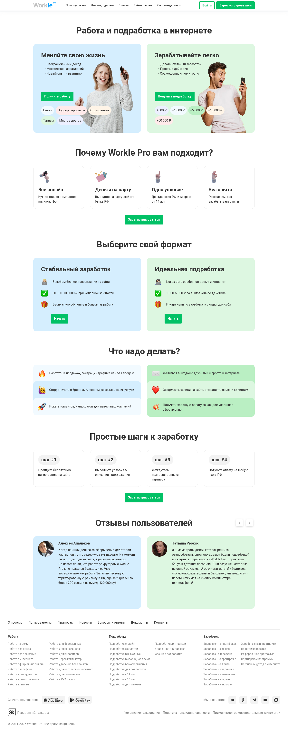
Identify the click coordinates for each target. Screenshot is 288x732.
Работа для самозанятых (65, 674)
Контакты (161, 622)
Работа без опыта (19, 648)
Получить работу (57, 96)
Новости (85, 622)
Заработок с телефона (218, 653)
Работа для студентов (22, 674)
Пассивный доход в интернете (260, 664)
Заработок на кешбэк (217, 648)
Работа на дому (18, 643)
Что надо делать (102, 5)
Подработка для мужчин (125, 684)
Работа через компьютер (65, 659)
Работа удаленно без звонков (68, 664)
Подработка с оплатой (123, 648)
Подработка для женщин (171, 643)
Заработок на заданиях (219, 669)
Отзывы (124, 5)
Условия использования (142, 713)
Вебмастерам (143, 5)
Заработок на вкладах (218, 684)
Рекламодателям (169, 5)
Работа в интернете (20, 659)
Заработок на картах (217, 679)
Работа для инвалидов (64, 653)
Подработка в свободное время (129, 659)
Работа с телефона (20, 669)
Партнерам (65, 622)
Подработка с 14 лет (122, 674)
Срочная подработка (168, 653)
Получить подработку (174, 96)
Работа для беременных (65, 643)
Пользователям (40, 622)
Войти (207, 5)
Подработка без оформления (128, 664)
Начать (59, 318)
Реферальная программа (257, 653)
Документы (139, 622)
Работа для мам (18, 684)
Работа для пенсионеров (65, 648)
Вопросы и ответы (111, 622)
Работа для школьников (23, 679)
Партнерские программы (257, 659)
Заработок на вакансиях (219, 674)
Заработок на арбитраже (220, 659)
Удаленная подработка (170, 648)
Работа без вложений (22, 653)
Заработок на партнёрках (220, 643)
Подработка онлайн (122, 643)
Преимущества (76, 5)
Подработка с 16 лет (122, 679)
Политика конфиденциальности (186, 713)
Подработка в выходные (125, 653)
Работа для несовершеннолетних (71, 669)
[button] (239, 523)
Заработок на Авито (217, 664)
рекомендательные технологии (257, 713)
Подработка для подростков (127, 669)
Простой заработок (253, 648)
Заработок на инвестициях (258, 643)
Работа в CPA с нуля (62, 679)
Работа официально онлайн (26, 664)
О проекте (15, 622)
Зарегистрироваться (235, 5)
